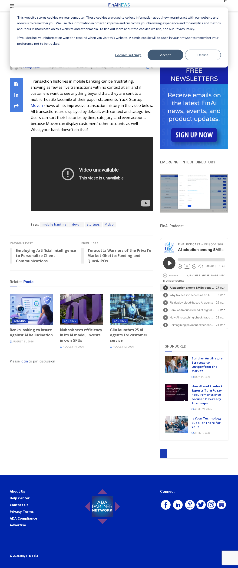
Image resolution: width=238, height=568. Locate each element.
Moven (37, 105)
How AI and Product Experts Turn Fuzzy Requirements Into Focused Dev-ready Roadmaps (207, 394)
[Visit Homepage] (119, 6)
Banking (19, 320)
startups (93, 225)
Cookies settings (128, 55)
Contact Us (19, 505)
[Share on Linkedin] (16, 95)
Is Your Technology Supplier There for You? (206, 422)
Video (109, 225)
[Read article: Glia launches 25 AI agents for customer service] (131, 309)
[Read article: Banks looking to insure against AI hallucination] (31, 309)
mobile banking (54, 225)
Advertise (18, 525)
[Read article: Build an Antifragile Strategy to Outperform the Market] (176, 364)
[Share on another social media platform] (16, 106)
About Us (17, 491)
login (24, 361)
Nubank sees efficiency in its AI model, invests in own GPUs (81, 335)
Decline (203, 55)
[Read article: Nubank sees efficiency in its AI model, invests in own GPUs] (81, 309)
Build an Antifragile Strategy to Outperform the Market (207, 364)
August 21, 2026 (22, 341)
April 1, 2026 (202, 432)
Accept (165, 55)
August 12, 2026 (123, 346)
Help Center (20, 498)
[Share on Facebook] (16, 83)
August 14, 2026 (73, 346)
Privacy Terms (22, 511)
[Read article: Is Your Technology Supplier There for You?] (176, 424)
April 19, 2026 (203, 409)
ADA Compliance (23, 518)
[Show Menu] (12, 5)
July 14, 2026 (202, 377)
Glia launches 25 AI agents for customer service (128, 335)
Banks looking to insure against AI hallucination (31, 332)
